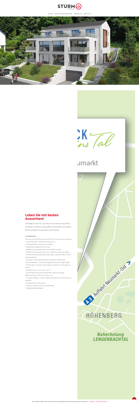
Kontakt (87, 14)
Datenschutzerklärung (101, 401)
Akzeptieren (92, 401)
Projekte (78, 14)
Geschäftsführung (63, 14)
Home (50, 14)
